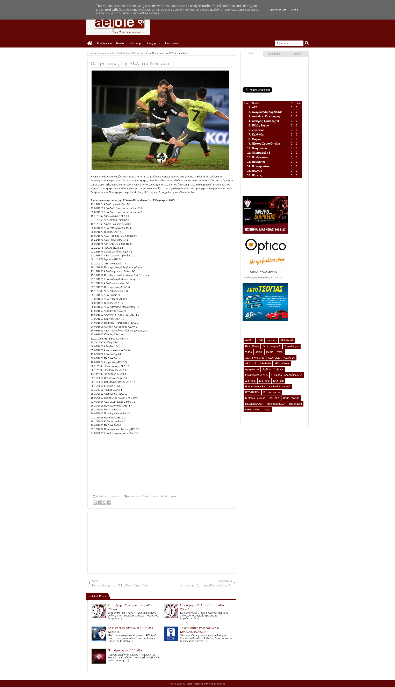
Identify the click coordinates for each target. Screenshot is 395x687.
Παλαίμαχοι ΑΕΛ (254, 403)
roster (280, 352)
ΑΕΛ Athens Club (254, 357)
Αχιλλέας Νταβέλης (273, 369)
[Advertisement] (162, 464)
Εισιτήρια (264, 380)
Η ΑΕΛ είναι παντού (279, 386)
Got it (295, 9)
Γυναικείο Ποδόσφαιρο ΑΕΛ (286, 375)
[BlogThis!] (100, 502)
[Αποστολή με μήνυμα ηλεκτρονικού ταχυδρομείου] (95, 502)
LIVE (260, 340)
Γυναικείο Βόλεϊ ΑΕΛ (256, 375)
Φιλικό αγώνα (252, 409)
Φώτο (267, 409)
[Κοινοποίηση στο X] (104, 502)
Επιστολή (278, 380)
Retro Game (252, 346)
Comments (274, 53)
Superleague (291, 346)
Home (90, 43)
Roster (120, 43)
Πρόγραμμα (135, 43)
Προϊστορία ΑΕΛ (276, 403)
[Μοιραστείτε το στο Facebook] (109, 502)
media (269, 352)
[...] (120, 618)
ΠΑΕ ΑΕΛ (165, 496)
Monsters (271, 340)
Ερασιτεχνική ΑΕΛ (255, 386)
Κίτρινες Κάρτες (272, 392)
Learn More (278, 9)
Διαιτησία (250, 380)
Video (252, 53)
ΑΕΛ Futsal (274, 357)
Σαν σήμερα (295, 403)
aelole (174, 496)
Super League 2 (272, 346)
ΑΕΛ (172, 683)
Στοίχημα (152, 43)
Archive (297, 53)
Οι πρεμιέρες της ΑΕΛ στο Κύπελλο (130, 63)
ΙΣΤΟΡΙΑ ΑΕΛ (252, 392)
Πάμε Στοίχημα (291, 398)
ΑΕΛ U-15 (289, 357)
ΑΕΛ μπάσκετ (281, 363)
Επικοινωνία (172, 43)
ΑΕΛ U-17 (250, 363)
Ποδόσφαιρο (104, 43)
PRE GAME (286, 340)
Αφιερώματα (134, 496)
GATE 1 (249, 340)
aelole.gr (96, 180)
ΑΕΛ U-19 (265, 363)
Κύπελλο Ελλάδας (150, 496)
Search (307, 43)
